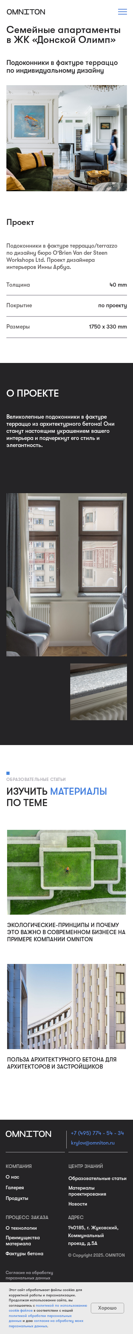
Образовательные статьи (97, 1178)
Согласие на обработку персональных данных (29, 1275)
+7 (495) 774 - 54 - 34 (97, 1133)
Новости (77, 1204)
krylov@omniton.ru (93, 1143)
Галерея (15, 1187)
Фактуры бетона (24, 1253)
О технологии (21, 1228)
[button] (122, 12)
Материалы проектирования (87, 1191)
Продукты (17, 1198)
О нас (12, 1177)
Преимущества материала (23, 1240)
